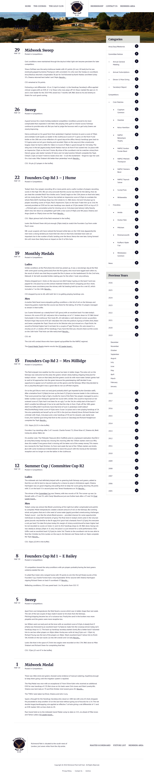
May (112, 370)
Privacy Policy (67, 771)
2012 (110, 438)
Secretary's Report (119, 87)
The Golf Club (56, 6)
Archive (88, 771)
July (112, 362)
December (114, 342)
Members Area (127, 6)
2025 (110, 290)
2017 (110, 401)
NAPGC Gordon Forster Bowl (123, 149)
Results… (62, 77)
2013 (110, 431)
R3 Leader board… (66, 346)
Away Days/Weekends (116, 46)
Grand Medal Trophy (36, 346)
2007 (110, 476)
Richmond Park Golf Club (77, 8)
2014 (110, 423)
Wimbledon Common (121, 254)
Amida (119, 212)
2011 (110, 446)
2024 (110, 298)
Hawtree (120, 120)
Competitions (37, 54)
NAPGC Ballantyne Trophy (121, 138)
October (114, 350)
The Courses (39, 6)
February (114, 382)
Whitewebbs (122, 197)
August (113, 358)
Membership (97, 6)
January (113, 386)
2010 (110, 453)
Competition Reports (32, 39)
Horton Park (122, 220)
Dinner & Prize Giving (121, 79)
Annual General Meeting (119, 63)
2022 (110, 313)
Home (28, 6)
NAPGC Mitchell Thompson (123, 160)
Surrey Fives (122, 190)
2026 (110, 283)
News (110, 263)
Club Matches (118, 102)
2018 (110, 393)
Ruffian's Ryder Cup (123, 244)
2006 (110, 483)
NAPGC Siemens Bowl (123, 170)
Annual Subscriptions (121, 72)
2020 (110, 328)
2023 (110, 305)
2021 (110, 320)
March (113, 378)
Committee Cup (45, 493)
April (112, 374)
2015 (110, 416)
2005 (110, 491)
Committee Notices (115, 54)
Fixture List (119, 745)
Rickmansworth (123, 235)
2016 (110, 408)
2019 (110, 335)
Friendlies (117, 205)
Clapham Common (120, 111)
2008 (110, 468)
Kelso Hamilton (123, 127)
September (115, 354)
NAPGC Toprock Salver (123, 180)
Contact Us (111, 6)
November (115, 346)
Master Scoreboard (100, 745)
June (112, 366)
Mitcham (120, 227)
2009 (110, 461)
